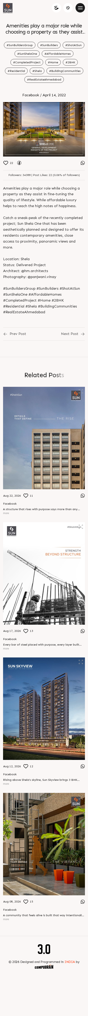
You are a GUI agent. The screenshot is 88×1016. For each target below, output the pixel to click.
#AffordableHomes (57, 54)
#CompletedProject (27, 62)
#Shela (37, 71)
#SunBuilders (49, 45)
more (6, 513)
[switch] (68, 7)
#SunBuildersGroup (20, 45)
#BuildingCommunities (65, 71)
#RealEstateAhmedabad (44, 79)
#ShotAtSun (73, 45)
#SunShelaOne (27, 54)
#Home (53, 62)
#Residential (16, 71)
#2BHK (70, 62)
